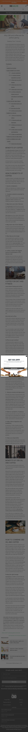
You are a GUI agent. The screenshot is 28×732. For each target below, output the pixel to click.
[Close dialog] (26, 356)
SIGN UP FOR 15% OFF (14, 368)
